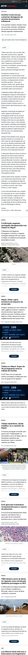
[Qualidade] (22, 653)
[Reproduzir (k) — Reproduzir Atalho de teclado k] (2, 653)
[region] (14, 327)
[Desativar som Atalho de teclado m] (6, 653)
